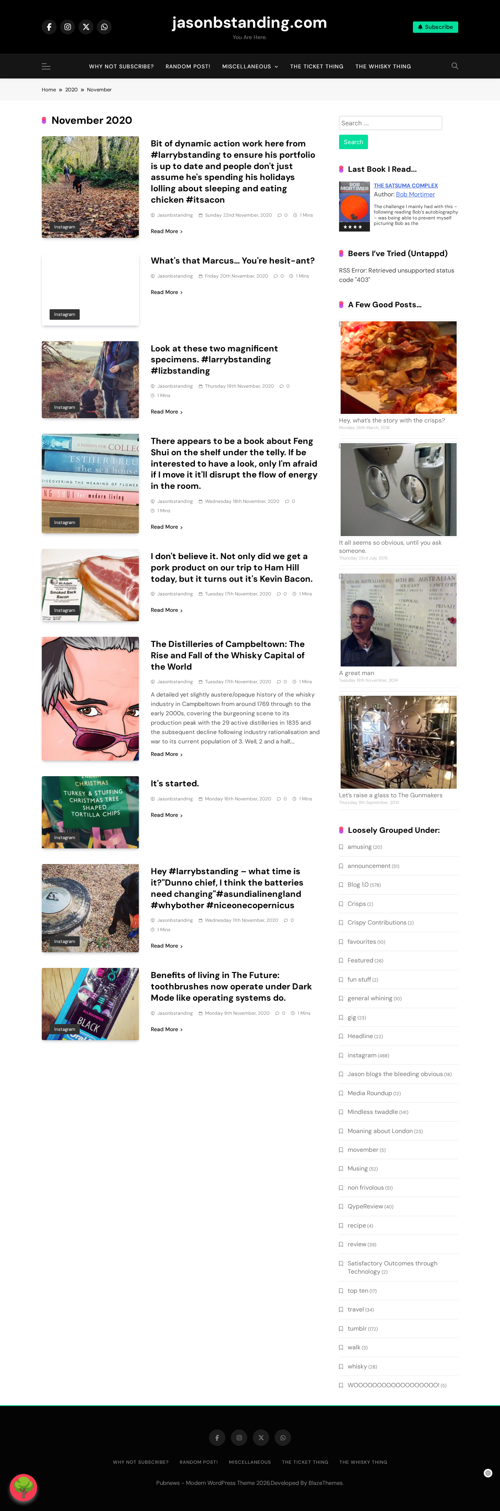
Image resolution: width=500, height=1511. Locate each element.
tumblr (357, 1328)
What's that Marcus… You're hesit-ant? (233, 260)
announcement (369, 866)
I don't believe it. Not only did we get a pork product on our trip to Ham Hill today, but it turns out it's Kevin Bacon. (232, 567)
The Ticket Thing (317, 66)
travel (356, 1309)
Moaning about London (380, 1131)
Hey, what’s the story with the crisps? (392, 420)
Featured (360, 960)
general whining (370, 998)
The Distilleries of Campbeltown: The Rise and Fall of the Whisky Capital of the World (228, 655)
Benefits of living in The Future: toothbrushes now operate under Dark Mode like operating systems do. (231, 986)
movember (363, 1150)
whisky (357, 1366)
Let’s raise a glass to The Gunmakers (391, 795)
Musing (358, 1168)
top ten (358, 1290)
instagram (64, 227)
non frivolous (366, 1187)
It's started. (175, 783)
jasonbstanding (175, 215)
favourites (362, 941)
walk (354, 1347)
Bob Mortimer (415, 194)
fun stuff (359, 979)
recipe (357, 1225)
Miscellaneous (246, 66)
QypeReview (365, 1206)
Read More (164, 231)
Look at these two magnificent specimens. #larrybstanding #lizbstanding (214, 360)
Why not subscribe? (121, 66)
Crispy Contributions (377, 922)
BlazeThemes (326, 1482)
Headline (360, 1036)
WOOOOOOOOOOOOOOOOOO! (393, 1385)
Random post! (188, 66)
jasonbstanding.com (249, 22)
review (357, 1244)
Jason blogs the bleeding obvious (395, 1074)
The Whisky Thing (383, 66)
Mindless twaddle (373, 1112)
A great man (356, 673)
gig (352, 1017)
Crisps (357, 904)
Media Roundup (370, 1093)
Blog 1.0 (358, 884)
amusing (360, 847)
